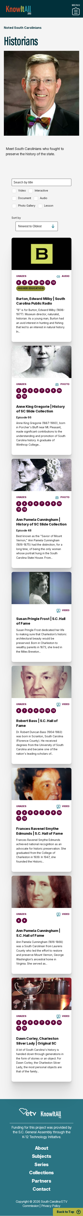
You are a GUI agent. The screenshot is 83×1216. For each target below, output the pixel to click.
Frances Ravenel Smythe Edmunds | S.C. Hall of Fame (39, 831)
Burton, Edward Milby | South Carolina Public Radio (40, 301)
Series (41, 1164)
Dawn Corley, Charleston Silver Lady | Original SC (37, 1040)
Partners (41, 16)
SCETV (27, 1112)
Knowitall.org (18, 10)
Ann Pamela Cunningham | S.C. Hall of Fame (38, 933)
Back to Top (65, 1212)
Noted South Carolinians (23, 28)
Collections (41, 1172)
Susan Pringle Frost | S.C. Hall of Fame (40, 621)
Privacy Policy (51, 1206)
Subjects (41, 1156)
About (41, 1148)
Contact (41, 1189)
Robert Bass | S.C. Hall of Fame (37, 723)
